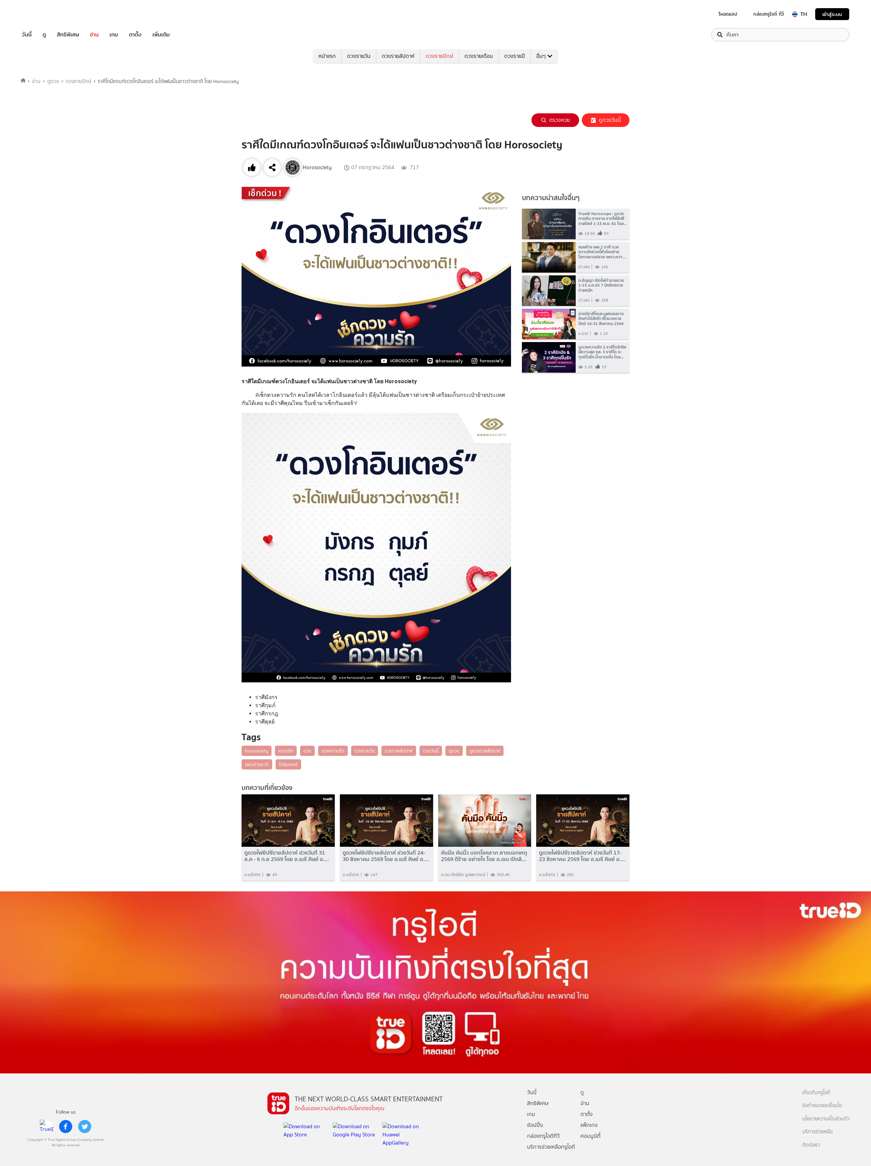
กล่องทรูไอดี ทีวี (768, 14)
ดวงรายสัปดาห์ (398, 56)
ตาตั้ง (135, 35)
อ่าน (94, 35)
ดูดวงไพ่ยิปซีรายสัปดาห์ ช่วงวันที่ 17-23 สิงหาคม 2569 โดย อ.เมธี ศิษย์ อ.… (582, 855)
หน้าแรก (327, 56)
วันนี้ (27, 35)
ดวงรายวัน (359, 56)
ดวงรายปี (514, 56)
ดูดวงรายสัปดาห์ (485, 750)
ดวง (307, 750)
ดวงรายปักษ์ (439, 56)
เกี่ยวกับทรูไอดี (816, 1092)
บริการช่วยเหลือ (817, 1131)
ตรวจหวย (559, 120)
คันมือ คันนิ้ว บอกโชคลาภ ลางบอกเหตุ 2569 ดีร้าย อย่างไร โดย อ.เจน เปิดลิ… (484, 855)
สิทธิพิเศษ (68, 35)
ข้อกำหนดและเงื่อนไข (822, 1105)
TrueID (42, 14)
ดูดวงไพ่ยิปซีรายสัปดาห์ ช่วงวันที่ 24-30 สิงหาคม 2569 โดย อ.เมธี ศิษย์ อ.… (386, 855)
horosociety (256, 750)
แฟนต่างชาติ (257, 764)
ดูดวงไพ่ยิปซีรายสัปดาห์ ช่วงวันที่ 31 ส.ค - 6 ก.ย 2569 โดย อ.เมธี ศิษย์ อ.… (286, 855)
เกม (114, 35)
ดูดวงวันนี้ (610, 120)
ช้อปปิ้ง (535, 1125)
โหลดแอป (728, 14)
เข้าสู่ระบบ (832, 14)
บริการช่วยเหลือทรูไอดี (551, 1147)
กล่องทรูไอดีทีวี (543, 1136)
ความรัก (285, 750)
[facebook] (65, 1126)
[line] (46, 1126)
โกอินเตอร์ (288, 764)
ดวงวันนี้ (431, 750)
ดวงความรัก (333, 750)
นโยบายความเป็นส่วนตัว (825, 1118)
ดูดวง (53, 81)
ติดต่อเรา (811, 1145)
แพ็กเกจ (589, 1125)
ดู (44, 35)
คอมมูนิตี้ (590, 1136)
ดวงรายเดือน (478, 56)
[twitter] (85, 1126)
